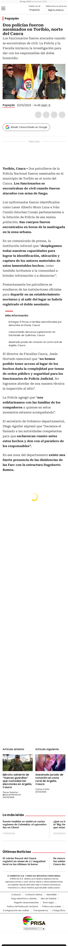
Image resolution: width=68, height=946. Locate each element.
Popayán (12, 18)
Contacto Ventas (33, 894)
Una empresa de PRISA (34, 920)
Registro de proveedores (26, 902)
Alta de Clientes (48, 898)
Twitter (46, 114)
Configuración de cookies (16, 910)
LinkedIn (54, 114)
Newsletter (52, 894)
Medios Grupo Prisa (34, 929)
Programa (35, 10)
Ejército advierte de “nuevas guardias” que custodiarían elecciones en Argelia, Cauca (17, 781)
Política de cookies (51, 906)
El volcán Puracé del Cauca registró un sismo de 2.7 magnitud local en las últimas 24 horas (24, 861)
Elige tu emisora (56, 10)
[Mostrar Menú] (3, 8)
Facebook (38, 114)
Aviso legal (48, 902)
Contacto (16, 894)
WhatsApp (62, 114)
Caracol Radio (16, 8)
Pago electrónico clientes (24, 898)
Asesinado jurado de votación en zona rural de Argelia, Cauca (49, 779)
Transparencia (40, 910)
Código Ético (58, 910)
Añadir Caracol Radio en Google (29, 127)
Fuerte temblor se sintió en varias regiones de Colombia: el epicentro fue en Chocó (24, 824)
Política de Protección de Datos (22, 906)
